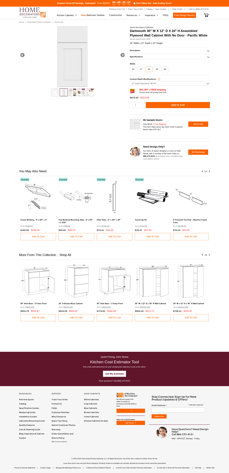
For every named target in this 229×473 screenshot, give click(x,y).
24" (133, 69)
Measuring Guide (27, 412)
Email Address (177, 405)
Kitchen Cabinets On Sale (96, 421)
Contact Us (57, 404)
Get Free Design (198, 152)
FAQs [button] (165, 15)
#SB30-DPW (106, 307)
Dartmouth (58, 22)
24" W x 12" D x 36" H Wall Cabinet (188, 303)
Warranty (56, 429)
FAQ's (54, 408)
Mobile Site (210, 468)
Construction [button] (115, 15)
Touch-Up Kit (141, 220)
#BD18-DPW (68, 307)
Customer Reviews (60, 412)
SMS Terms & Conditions (59, 441)
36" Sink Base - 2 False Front (33, 303)
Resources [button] (131, 15)
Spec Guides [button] (160, 9)
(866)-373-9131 (123, 381)
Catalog (22, 404)
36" (165, 69)
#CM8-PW (29, 226)
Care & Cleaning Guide (29, 429)
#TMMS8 (66, 226)
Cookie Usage (45, 468)
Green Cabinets (91, 416)
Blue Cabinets (90, 408)
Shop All (65, 255)
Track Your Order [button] (135, 9)
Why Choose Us (59, 416)
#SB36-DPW (29, 307)
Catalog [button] (149, 9)
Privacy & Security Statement (24, 468)
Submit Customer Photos (63, 425)
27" (141, 69)
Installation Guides (28, 416)
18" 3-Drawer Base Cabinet (71, 303)
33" (157, 69)
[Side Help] (158, 79)
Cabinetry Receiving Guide (32, 421)
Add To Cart (178, 105)
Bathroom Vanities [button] (93, 15)
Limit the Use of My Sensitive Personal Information (134, 468)
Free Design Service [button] (184, 15)
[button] (206, 15)
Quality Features (27, 425)
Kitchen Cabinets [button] (65, 15)
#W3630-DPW (145, 307)
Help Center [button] (177, 9)
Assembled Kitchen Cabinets (39, 22)
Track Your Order (60, 399)
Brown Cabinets (91, 412)
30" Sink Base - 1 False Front (110, 303)
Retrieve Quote (26, 399)
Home (21, 22)
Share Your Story (59, 421)
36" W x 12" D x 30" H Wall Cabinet (150, 303)
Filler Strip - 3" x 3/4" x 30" (109, 220)
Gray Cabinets (90, 404)
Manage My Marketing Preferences (68, 468)
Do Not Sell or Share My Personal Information (173, 468)
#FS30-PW (105, 226)
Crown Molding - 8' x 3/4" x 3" (33, 220)
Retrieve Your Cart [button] (117, 9)
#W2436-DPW (183, 307)
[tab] (170, 50)
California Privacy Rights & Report (98, 468)
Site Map (198, 468)
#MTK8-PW (182, 226)
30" (149, 69)
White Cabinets (91, 399)
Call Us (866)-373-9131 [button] (198, 9)
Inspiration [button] (150, 15)
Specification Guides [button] (29, 408)
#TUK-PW (143, 226)
